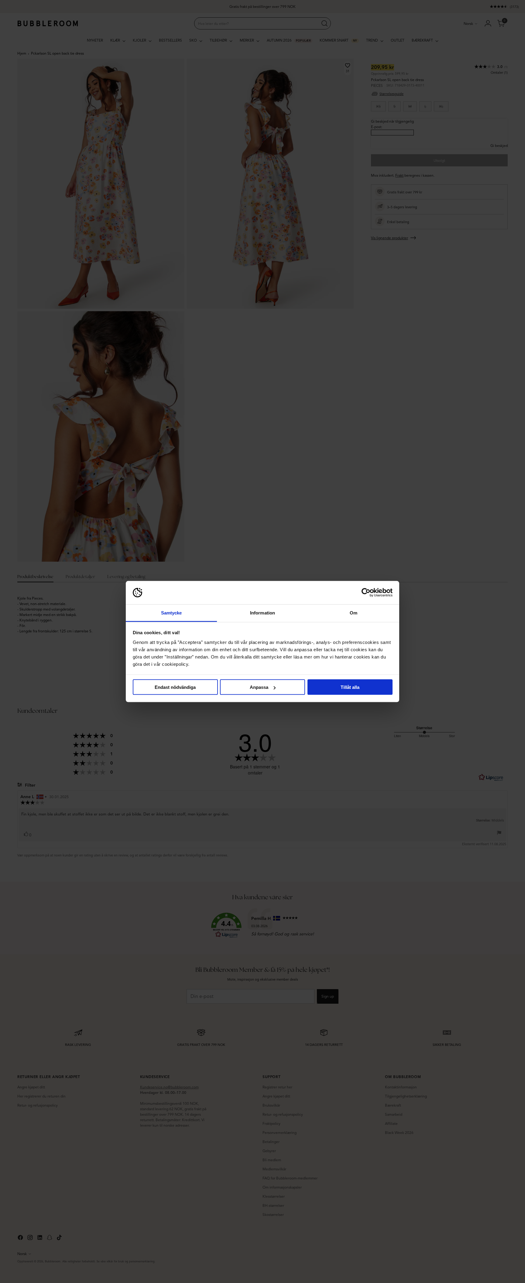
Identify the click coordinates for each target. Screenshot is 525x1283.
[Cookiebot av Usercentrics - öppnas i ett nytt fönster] (366, 592)
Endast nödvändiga (175, 687)
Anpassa (259, 687)
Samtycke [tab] (171, 612)
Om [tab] (353, 612)
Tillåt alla (350, 687)
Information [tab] (262, 612)
